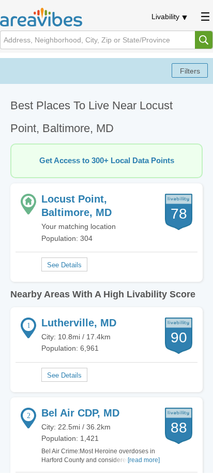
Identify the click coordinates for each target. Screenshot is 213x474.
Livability (165, 16)
